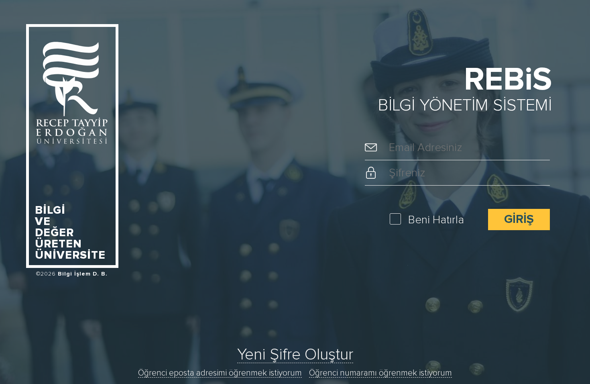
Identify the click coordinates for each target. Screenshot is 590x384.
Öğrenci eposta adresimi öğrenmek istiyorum (220, 373)
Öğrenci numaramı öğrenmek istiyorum (380, 373)
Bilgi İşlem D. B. (83, 274)
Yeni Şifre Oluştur (295, 355)
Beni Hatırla (436, 220)
